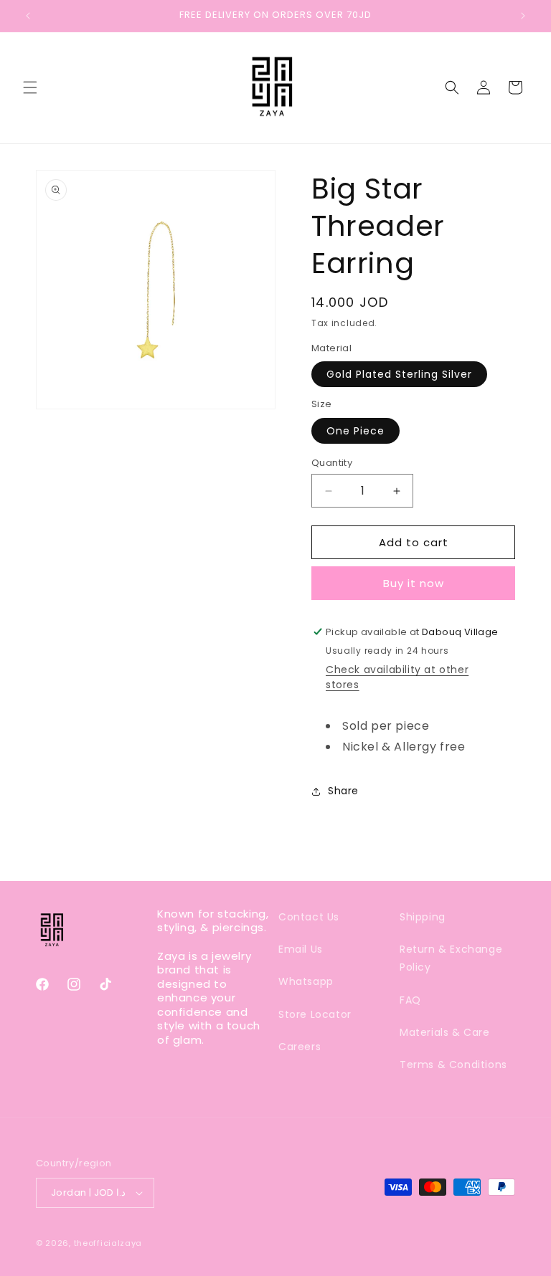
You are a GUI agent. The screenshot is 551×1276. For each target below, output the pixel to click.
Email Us (300, 949)
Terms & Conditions (453, 1064)
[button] (30, 87)
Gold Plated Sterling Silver (399, 374)
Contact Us (308, 917)
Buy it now (413, 583)
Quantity (331, 463)
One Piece (355, 431)
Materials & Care (445, 1032)
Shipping (423, 917)
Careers (299, 1046)
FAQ (410, 1000)
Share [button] (343, 791)
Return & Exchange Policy (451, 958)
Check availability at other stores (397, 677)
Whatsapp (306, 981)
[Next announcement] (523, 16)
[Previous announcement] (28, 16)
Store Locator (315, 1014)
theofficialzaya (108, 1243)
